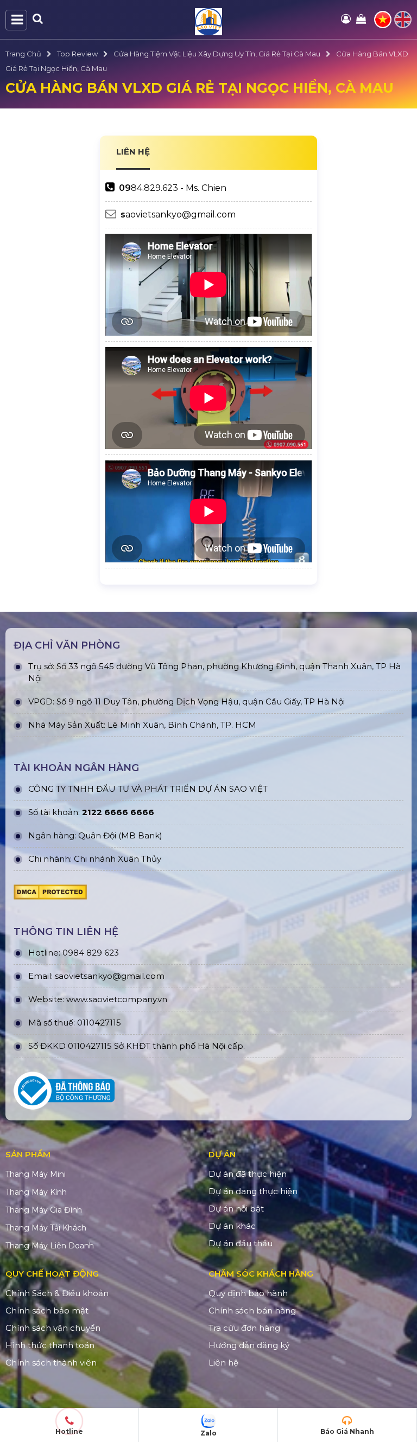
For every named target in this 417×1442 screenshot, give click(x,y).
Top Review (77, 53)
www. (77, 999)
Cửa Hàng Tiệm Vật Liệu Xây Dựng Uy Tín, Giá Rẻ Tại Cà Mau (216, 53)
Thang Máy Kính (36, 1192)
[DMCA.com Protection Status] (50, 895)
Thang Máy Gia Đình (43, 1210)
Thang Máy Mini (35, 1174)
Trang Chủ (23, 53)
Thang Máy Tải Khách (45, 1228)
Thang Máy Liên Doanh (49, 1246)
